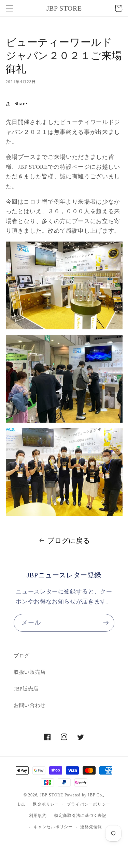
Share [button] (20, 103)
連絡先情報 (91, 826)
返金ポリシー (46, 804)
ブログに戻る (68, 540)
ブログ (22, 655)
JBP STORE (51, 795)
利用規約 (37, 815)
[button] (9, 8)
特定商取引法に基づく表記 (80, 815)
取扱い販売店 (30, 672)
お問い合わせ (30, 705)
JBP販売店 (26, 689)
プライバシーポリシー (88, 804)
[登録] (106, 623)
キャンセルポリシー (53, 826)
